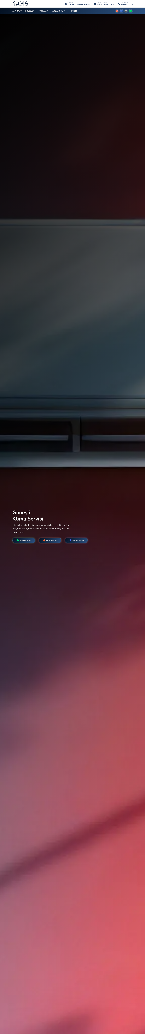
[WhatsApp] (131, 11)
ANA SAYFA (17, 11)
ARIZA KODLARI (58, 11)
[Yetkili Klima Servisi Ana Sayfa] (20, 4)
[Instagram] (117, 11)
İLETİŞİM (73, 11)
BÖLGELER (29, 11)
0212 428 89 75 (127, 4)
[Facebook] (121, 11)
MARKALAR (43, 11)
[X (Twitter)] (126, 11)
